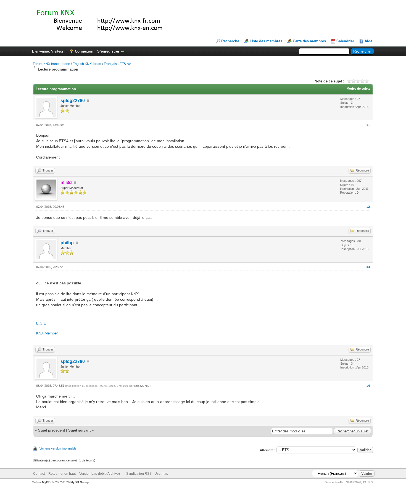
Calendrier (345, 41)
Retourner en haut (62, 474)
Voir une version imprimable (57, 448)
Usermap (161, 474)
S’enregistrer (108, 51)
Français (110, 64)
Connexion (84, 51)
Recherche (230, 41)
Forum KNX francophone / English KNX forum (67, 64)
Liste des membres (266, 41)
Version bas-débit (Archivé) (99, 474)
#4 (368, 385)
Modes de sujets (358, 88)
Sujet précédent (51, 430)
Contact (39, 474)
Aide (368, 41)
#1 (368, 124)
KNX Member (47, 333)
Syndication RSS (139, 474)
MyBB (46, 482)
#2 (368, 206)
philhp (67, 242)
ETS (123, 64)
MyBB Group (79, 482)
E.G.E (41, 323)
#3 (368, 267)
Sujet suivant (79, 430)
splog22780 (72, 100)
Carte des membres (309, 41)
